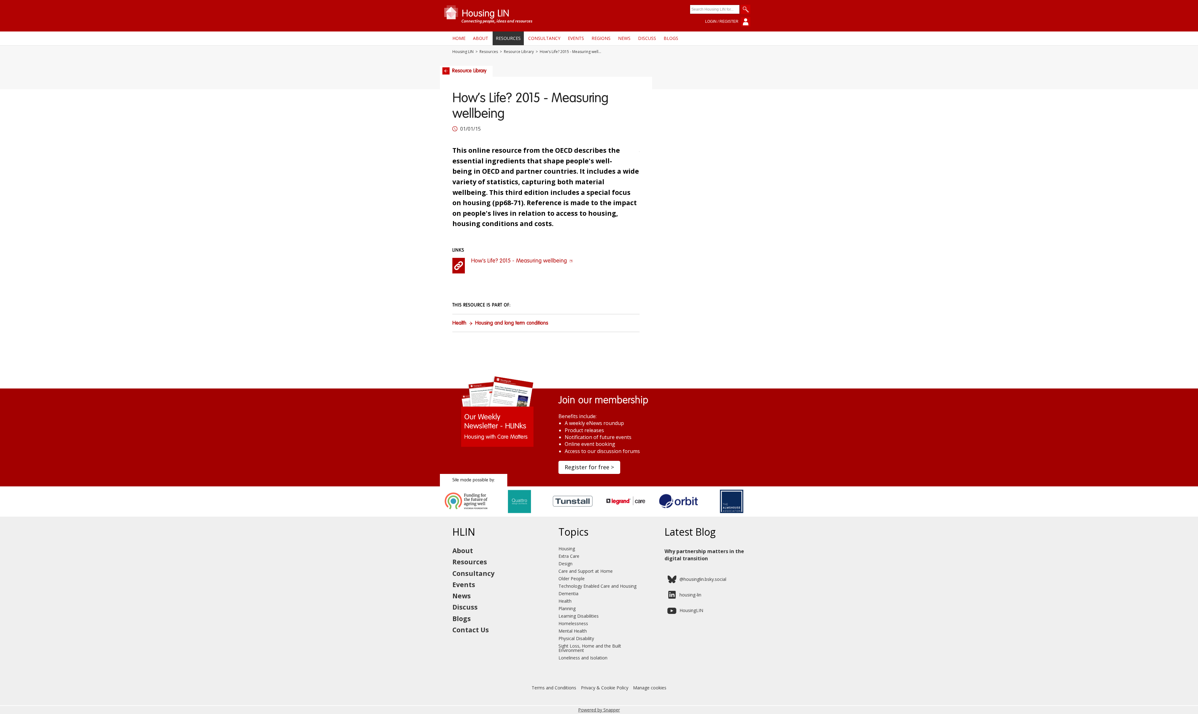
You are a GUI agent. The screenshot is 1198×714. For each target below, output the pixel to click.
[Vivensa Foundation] (466, 514)
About (480, 38)
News (624, 38)
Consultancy (544, 38)
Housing (566, 549)
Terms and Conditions (554, 688)
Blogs (671, 38)
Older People (571, 578)
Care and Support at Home (585, 571)
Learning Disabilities (578, 616)
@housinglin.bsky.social (702, 579)
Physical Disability (576, 638)
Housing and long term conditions (511, 323)
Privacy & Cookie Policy (604, 688)
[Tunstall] (573, 514)
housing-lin (690, 595)
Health (459, 323)
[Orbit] (679, 514)
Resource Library (519, 51)
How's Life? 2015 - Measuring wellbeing (519, 261)
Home (458, 38)
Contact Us (470, 629)
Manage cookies (649, 688)
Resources (508, 38)
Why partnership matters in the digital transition (704, 555)
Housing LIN (463, 51)
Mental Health (572, 631)
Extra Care (568, 556)
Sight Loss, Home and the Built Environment (589, 648)
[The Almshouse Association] (732, 514)
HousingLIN (691, 610)
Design (565, 564)
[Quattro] (519, 514)
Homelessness (573, 623)
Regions (601, 38)
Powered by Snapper (599, 710)
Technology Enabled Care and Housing (597, 586)
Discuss (647, 38)
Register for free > (589, 467)
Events (576, 38)
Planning (567, 608)
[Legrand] (626, 514)
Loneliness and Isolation (582, 658)
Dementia (568, 593)
